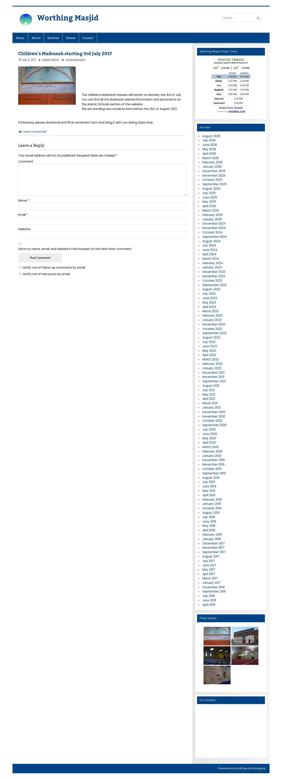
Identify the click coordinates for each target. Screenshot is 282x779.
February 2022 (212, 364)
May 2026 (209, 149)
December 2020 (213, 412)
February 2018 (212, 535)
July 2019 (208, 482)
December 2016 (213, 587)
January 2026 (212, 167)
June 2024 (209, 250)
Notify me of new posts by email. (46, 274)
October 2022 (212, 329)
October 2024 (212, 232)
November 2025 (213, 175)
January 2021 (211, 408)
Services (53, 38)
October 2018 (211, 508)
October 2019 (211, 469)
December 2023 (213, 272)
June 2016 (209, 600)
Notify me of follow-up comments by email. (54, 267)
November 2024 (214, 228)
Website (24, 229)
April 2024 (209, 254)
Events (70, 38)
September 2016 (214, 591)
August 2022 (211, 337)
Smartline (260, 768)
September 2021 (214, 381)
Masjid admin (50, 59)
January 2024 (212, 267)
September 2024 (214, 237)
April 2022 (209, 355)
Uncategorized (75, 59)
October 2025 (212, 180)
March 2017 (210, 578)
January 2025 (212, 219)
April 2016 (208, 605)
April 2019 (208, 495)
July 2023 (209, 294)
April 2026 (209, 154)
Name (23, 200)
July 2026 (209, 140)
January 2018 (211, 539)
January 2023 (212, 320)
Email (23, 214)
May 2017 (208, 569)
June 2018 (209, 521)
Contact (87, 38)
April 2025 (209, 206)
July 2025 (209, 193)
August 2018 (210, 513)
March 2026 (210, 158)
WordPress (240, 768)
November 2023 (213, 276)
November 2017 (213, 548)
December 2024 (214, 224)
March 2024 (210, 259)
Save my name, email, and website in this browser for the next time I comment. (75, 248)
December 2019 (213, 460)
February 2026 (212, 162)
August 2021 (210, 386)
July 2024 (209, 245)
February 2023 (212, 316)
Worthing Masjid (68, 17)
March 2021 (210, 403)
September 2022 (214, 333)
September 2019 (214, 473)
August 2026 (211, 136)
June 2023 (209, 298)
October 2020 (212, 421)
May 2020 (209, 438)
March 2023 (210, 311)
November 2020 (213, 416)
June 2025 (209, 197)
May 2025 (209, 202)
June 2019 (209, 486)
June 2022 (209, 346)
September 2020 (214, 425)
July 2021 (208, 390)
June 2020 (209, 434)
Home (20, 38)
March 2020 (210, 447)
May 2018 (208, 526)
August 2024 (211, 241)
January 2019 (211, 504)
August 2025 (211, 189)
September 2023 (214, 285)
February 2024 (212, 263)
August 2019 (210, 478)
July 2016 (208, 596)
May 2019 (208, 491)
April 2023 (209, 307)
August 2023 (211, 289)
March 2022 (210, 359)
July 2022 (209, 342)
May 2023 (209, 302)
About (36, 38)
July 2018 (208, 517)
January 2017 (211, 583)
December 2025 (214, 171)
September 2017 (214, 552)
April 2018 (208, 530)
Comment (25, 161)
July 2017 (208, 561)
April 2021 (208, 399)
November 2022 (213, 324)
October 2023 (212, 281)
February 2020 (212, 451)
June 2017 (209, 565)
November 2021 (213, 377)
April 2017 (208, 574)
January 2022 (212, 368)
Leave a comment (35, 132)
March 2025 (210, 210)
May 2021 (208, 394)
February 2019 (212, 500)
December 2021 (213, 373)
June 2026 (209, 145)
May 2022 (209, 351)
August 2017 (210, 556)
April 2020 (209, 443)
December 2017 (213, 543)
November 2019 (213, 464)
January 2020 (212, 456)
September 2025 (214, 184)
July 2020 (209, 429)
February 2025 (212, 215)
